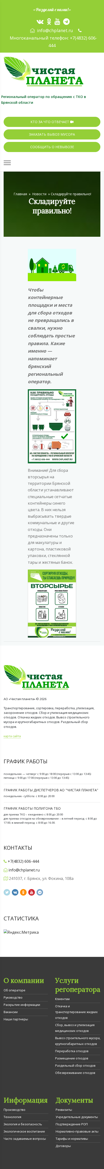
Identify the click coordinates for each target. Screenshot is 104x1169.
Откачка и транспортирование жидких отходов (76, 1012)
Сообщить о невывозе (52, 147)
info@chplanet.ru (55, 30)
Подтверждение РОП (72, 1124)
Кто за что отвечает (50, 121)
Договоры (63, 1146)
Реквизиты (64, 1109)
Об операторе (14, 990)
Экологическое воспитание (24, 1131)
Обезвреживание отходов (75, 1073)
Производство (14, 1109)
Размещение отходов (71, 1058)
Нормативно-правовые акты (77, 1131)
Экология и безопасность (23, 1124)
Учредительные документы (77, 1117)
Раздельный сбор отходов (75, 1065)
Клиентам (62, 999)
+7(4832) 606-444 (23, 861)
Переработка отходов (72, 1051)
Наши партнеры (16, 1019)
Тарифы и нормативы (72, 1138)
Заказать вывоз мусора (52, 134)
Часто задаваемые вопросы (25, 1138)
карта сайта (12, 736)
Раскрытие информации (22, 1004)
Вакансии (11, 1012)
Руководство (13, 997)
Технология (12, 1117)
